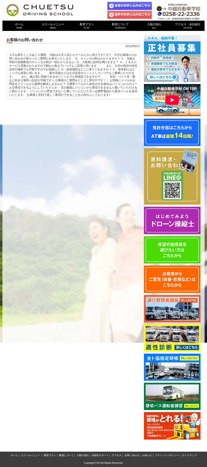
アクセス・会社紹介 (188, 26)
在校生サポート (100, 455)
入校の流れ (154, 26)
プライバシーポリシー (167, 455)
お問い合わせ (132, 455)
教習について (120, 26)
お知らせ (147, 455)
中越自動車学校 (39, 10)
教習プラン (87, 26)
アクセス (116, 455)
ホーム (19, 26)
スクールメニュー (53, 26)
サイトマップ (189, 455)
